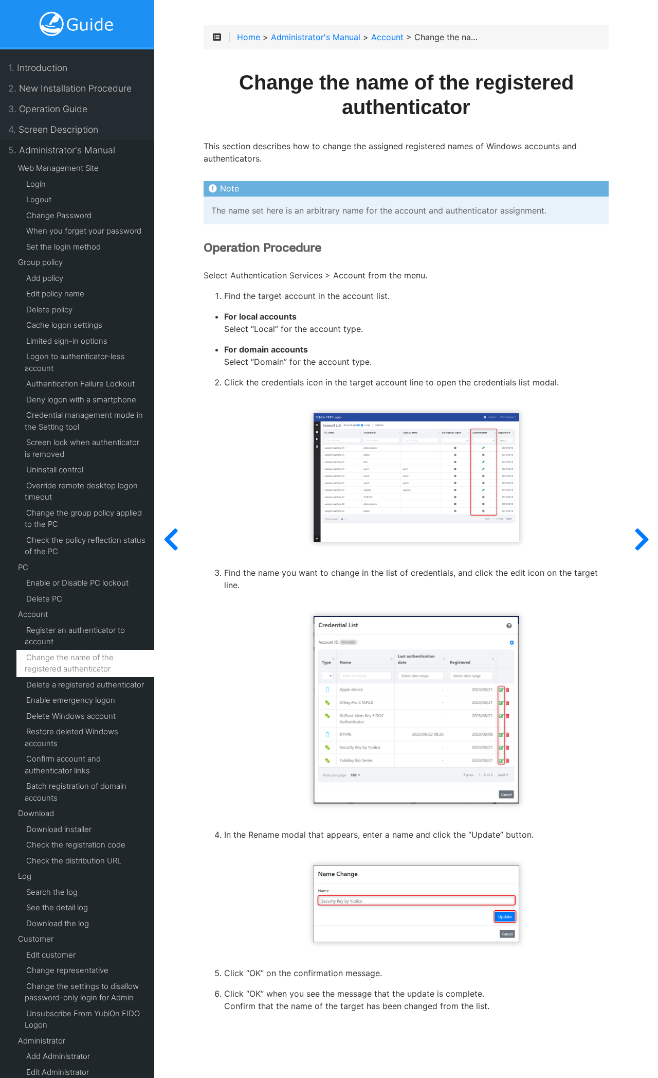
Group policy (40, 262)
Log (24, 876)
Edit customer (51, 955)
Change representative (67, 970)
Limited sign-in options (66, 341)
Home (248, 37)
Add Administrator (58, 1056)
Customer (35, 939)
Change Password (59, 215)
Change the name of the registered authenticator (69, 663)
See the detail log (57, 907)
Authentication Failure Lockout (80, 383)
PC (23, 567)
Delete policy (49, 309)
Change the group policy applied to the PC (83, 518)
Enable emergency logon (70, 700)
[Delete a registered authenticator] (641, 539)
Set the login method (63, 247)
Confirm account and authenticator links (63, 764)
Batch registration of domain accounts (75, 792)
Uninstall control (54, 469)
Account (33, 614)
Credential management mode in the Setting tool (84, 421)
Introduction (37, 67)
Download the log (57, 923)
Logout (38, 199)
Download (36, 813)
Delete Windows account (71, 716)
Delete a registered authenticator (85, 685)
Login (36, 184)
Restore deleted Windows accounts (71, 737)
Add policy (44, 278)
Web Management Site (58, 168)
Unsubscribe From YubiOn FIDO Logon (82, 1019)
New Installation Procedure (70, 88)
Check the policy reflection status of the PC (85, 546)
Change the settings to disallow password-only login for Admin (82, 992)
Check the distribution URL (73, 860)
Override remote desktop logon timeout (81, 491)
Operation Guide (47, 108)
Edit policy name (55, 293)
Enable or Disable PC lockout (77, 583)
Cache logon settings (64, 325)
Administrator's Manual (61, 150)
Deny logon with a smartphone (81, 399)
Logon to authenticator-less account (75, 362)
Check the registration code (75, 845)
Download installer (59, 829)
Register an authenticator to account (75, 636)
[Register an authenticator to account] (170, 539)
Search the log (52, 892)
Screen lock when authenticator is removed (82, 448)
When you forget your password (83, 231)
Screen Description (53, 129)
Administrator (41, 1041)
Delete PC (44, 599)
